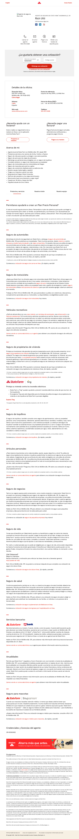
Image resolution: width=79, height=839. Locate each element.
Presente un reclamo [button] (15, 139)
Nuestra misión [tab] (39, 191)
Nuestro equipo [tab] (62, 191)
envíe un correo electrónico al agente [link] (24, 475)
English (8, 3)
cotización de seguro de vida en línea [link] (27, 569)
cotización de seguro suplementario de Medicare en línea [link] (33, 604)
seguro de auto (41, 283)
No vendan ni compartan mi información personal (51, 832)
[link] (35, 40)
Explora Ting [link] (10, 399)
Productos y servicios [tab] (17, 191)
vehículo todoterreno (13, 316)
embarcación (62, 314)
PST (54, 101)
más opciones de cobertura (30, 287)
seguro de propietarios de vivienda (17, 353)
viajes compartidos (38, 243)
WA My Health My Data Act (13, 832)
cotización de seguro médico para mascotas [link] (29, 719)
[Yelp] (44, 24)
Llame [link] (8, 333)
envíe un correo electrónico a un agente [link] (25, 333)
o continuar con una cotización (39, 69)
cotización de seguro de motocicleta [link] (27, 298)
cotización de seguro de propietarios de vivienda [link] (31, 377)
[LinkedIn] (40, 24)
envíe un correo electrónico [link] (21, 645)
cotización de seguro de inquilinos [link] (26, 437)
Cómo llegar (16, 97)
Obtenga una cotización (39, 66)
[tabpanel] (39, 99)
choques (9, 243)
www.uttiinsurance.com (19, 111)
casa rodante (31, 314)
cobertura (61, 241)
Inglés (14, 103)
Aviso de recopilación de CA (29, 832)
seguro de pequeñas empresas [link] (34, 517)
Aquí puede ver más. (13, 560)
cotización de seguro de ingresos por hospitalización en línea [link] (35, 608)
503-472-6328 (45, 111)
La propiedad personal (29, 357)
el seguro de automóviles (56, 239)
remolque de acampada (46, 314)
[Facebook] (36, 24)
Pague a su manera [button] (57, 139)
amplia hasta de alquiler (21, 243)
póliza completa (25, 769)
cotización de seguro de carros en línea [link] (28, 263)
